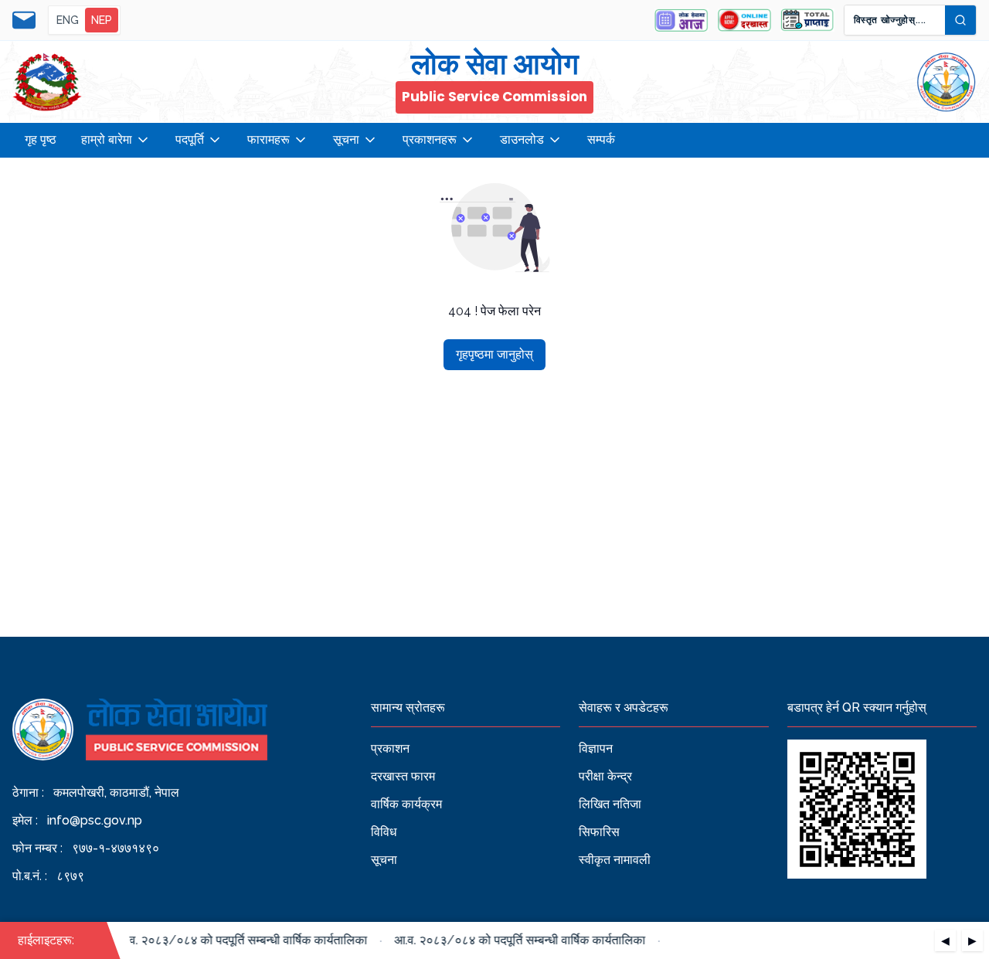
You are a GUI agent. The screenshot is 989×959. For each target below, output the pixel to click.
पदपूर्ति (189, 139)
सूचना (346, 139)
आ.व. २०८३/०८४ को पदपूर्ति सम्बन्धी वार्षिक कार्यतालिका (236, 940)
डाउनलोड (522, 139)
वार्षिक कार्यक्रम (406, 804)
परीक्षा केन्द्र (605, 776)
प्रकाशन (390, 748)
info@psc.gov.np (94, 820)
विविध (383, 832)
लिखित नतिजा (610, 804)
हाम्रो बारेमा (106, 139)
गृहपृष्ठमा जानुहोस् (494, 354)
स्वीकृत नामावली (615, 859)
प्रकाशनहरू (430, 139)
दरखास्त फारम (403, 776)
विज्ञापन (596, 748)
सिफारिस (599, 832)
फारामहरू (268, 139)
